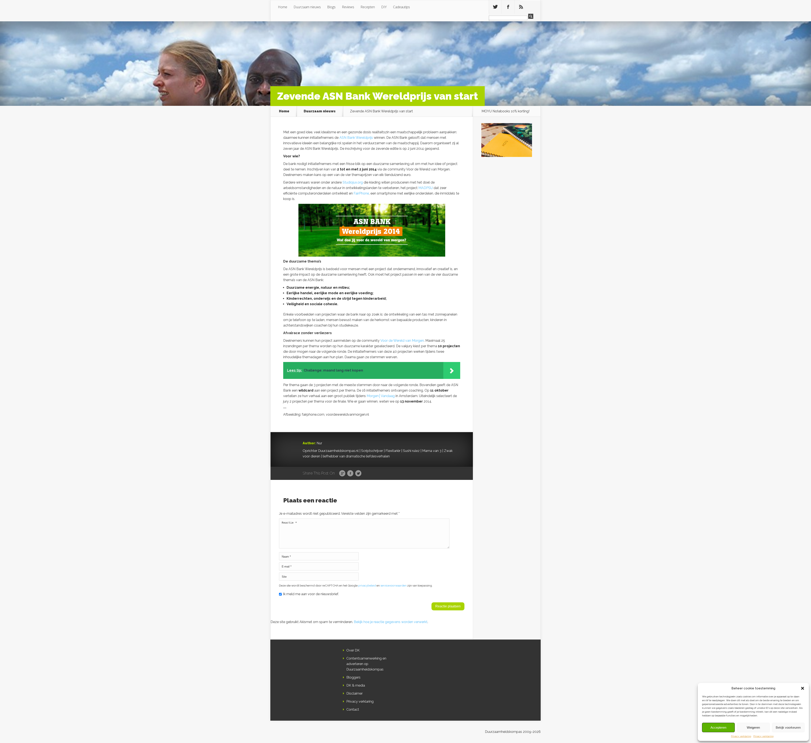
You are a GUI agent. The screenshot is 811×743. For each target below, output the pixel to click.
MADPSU (425, 188)
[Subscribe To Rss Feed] (521, 7)
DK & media (355, 685)
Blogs (331, 7)
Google (342, 473)
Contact (352, 710)
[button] (802, 688)
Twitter (358, 473)
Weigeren (753, 727)
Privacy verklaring (741, 736)
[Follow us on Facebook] (508, 7)
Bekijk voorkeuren (788, 727)
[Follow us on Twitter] (495, 7)
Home (282, 7)
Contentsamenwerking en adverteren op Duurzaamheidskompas (366, 663)
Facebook (350, 473)
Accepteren (718, 727)
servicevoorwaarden (393, 585)
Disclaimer (354, 693)
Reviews (348, 7)
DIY (384, 7)
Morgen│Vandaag (381, 396)
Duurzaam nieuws (307, 7)
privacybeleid (367, 585)
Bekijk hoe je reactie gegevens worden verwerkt (390, 622)
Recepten (368, 7)
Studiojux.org (353, 182)
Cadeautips (401, 7)
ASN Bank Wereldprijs (356, 138)
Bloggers (353, 677)
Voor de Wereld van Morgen (402, 341)
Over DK (353, 650)
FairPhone (361, 193)
